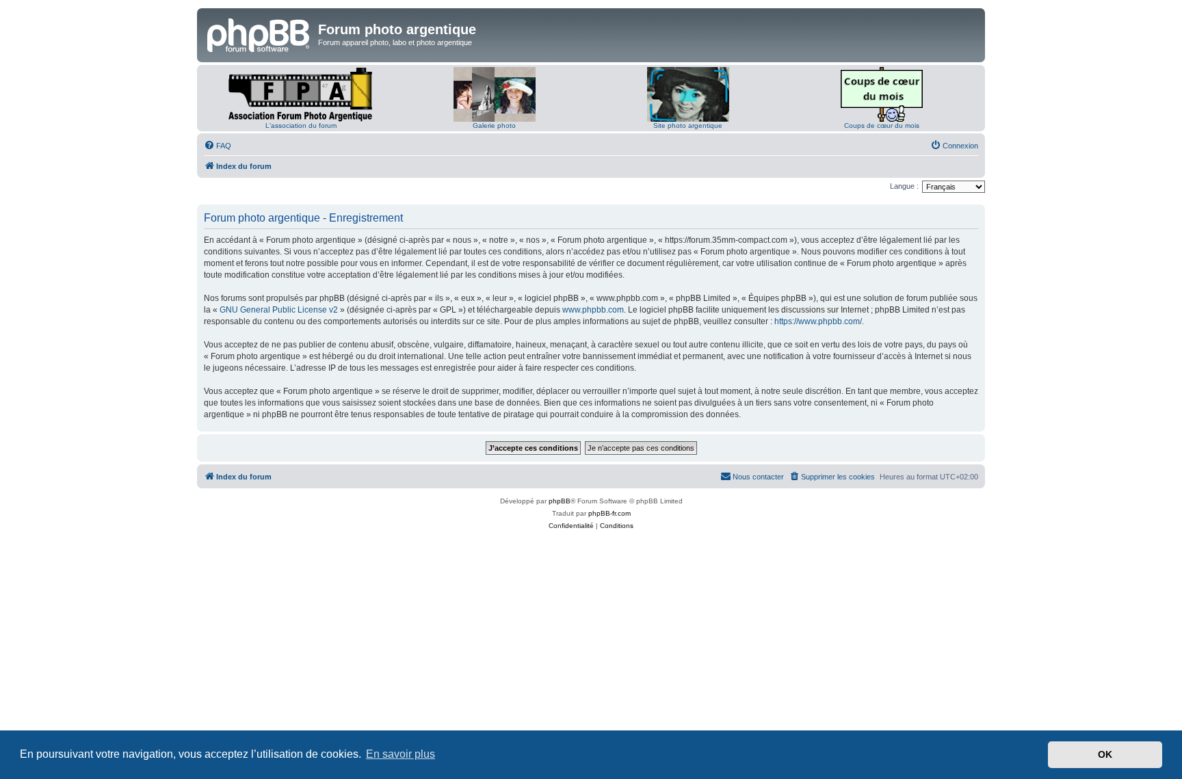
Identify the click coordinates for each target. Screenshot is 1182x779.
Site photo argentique (687, 125)
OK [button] (1105, 754)
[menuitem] (217, 145)
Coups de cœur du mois (881, 125)
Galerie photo (494, 125)
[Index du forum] (259, 33)
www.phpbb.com (593, 310)
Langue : (904, 186)
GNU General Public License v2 (279, 310)
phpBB (559, 501)
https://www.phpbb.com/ (818, 321)
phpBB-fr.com (609, 513)
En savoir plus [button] (400, 754)
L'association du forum (301, 125)
